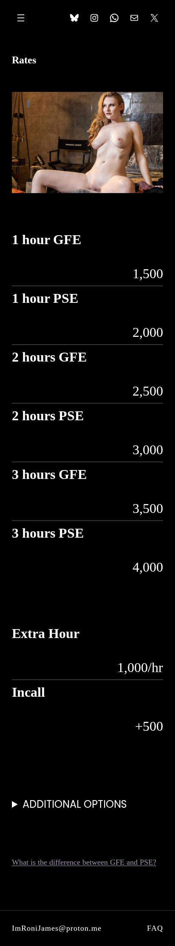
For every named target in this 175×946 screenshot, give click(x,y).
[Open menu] (21, 18)
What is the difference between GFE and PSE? (84, 862)
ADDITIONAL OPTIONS (75, 804)
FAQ (155, 928)
